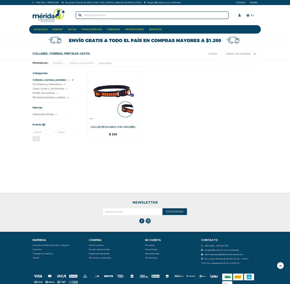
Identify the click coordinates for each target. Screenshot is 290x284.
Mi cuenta (150, 245)
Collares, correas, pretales (81, 63)
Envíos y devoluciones (99, 249)
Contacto (240, 2)
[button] (80, 15)
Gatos (72, 29)
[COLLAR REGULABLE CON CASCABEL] (113, 97)
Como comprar (96, 245)
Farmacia (113, 29)
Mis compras (151, 249)
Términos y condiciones (100, 257)
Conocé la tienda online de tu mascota (51, 245)
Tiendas (253, 2)
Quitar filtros (105, 63)
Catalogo (40, 29)
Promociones (134, 29)
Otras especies (91, 29)
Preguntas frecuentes (99, 253)
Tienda (36, 257)
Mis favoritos (151, 257)
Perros (58, 29)
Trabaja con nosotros (43, 253)
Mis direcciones (152, 253)
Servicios (155, 29)
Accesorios (57, 63)
